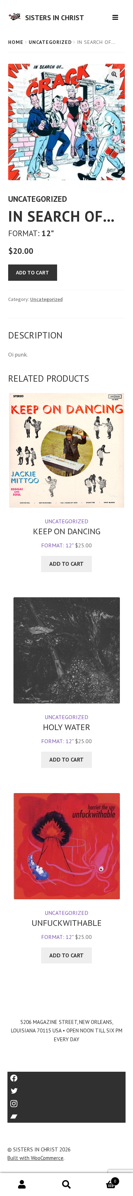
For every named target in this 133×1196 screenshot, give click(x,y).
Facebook (66, 1075)
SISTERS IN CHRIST (54, 17)
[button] (114, 74)
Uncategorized (50, 42)
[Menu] (116, 14)
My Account (22, 1184)
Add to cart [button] (66, 563)
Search (66, 1184)
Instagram (66, 1101)
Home (15, 42)
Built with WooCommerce (35, 1158)
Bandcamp (66, 1114)
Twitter (66, 1088)
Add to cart (32, 272)
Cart (102, 1179)
